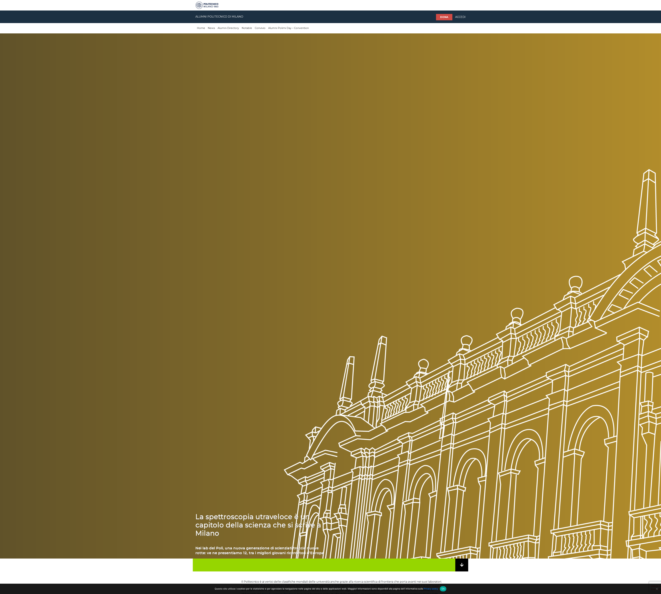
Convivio (260, 28)
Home (201, 28)
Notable (247, 28)
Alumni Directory (228, 28)
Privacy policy (431, 588)
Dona (444, 17)
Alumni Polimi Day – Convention (288, 28)
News (211, 28)
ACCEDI (460, 17)
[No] (656, 589)
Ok (443, 588)
